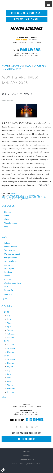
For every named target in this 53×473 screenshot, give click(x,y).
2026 (6, 312)
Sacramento (33, 195)
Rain (6, 286)
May (9, 323)
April (9, 326)
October (11, 352)
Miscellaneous (10, 223)
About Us (17, 65)
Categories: (8, 206)
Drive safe (8, 290)
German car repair (9, 197)
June (9, 319)
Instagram (32, 427)
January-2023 (12, 69)
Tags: (4, 236)
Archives (40, 65)
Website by (26, 460)
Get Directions (26, 439)
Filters (6, 216)
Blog (28, 65)
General (14, 193)
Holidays (25, 199)
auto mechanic (38, 197)
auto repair (16, 199)
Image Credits (26, 451)
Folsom (10, 195)
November (11, 348)
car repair (6, 199)
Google (21, 427)
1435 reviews (32, 39)
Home (5, 65)
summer (7, 279)
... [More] (5, 299)
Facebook (16, 427)
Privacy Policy (26, 455)
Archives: (7, 305)
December (11, 345)
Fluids (6, 219)
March (10, 330)
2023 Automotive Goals (17, 94)
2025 (6, 341)
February (11, 334)
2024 (6, 356)
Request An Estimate (26, 19)
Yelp (26, 427)
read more (43, 185)
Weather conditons (12, 283)
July (8, 315)
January (10, 337)
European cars (24, 197)
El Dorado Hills (20, 195)
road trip (8, 294)
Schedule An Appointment (26, 13)
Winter (7, 276)
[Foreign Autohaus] (26, 29)
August (10, 367)
